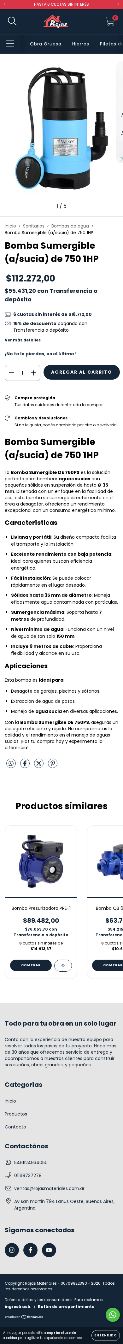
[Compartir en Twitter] (39, 766)
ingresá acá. (18, 1306)
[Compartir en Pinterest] (52, 766)
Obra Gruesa (46, 44)
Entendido (105, 1335)
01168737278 (28, 1175)
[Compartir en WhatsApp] (11, 764)
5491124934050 (31, 1162)
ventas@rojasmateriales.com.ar (49, 1188)
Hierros (80, 44)
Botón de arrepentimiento (66, 1306)
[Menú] (10, 44)
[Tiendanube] (24, 1317)
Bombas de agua (70, 226)
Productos (16, 1114)
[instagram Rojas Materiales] (12, 1250)
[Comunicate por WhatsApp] (113, 1315)
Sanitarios (33, 226)
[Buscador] (12, 21)
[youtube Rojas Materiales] (49, 1250)
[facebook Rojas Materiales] (30, 1250)
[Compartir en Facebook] (25, 766)
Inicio (10, 226)
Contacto (15, 1127)
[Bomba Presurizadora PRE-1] (63, 966)
